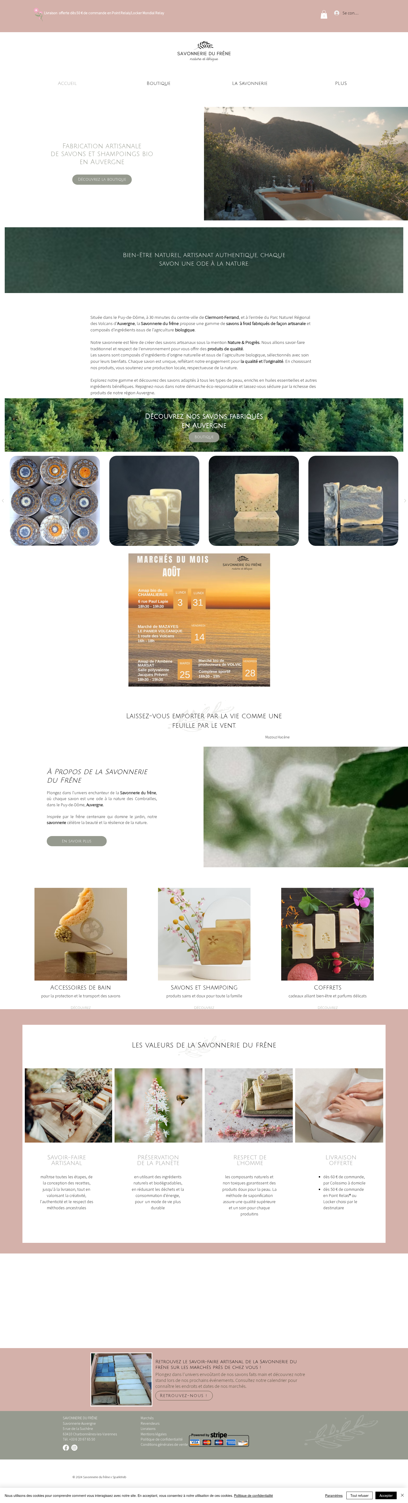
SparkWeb (119, 1477)
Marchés (147, 1417)
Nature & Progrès (243, 342)
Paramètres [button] (334, 1495)
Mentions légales (153, 1434)
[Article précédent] (3, 501)
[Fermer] (402, 1495)
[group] (204, 501)
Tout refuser (359, 1495)
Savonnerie (90, 1477)
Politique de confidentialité (162, 1439)
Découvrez (81, 1008)
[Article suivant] (405, 501)
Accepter (386, 1495)
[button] (323, 14)
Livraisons (148, 1428)
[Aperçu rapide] (55, 501)
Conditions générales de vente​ (164, 1444)
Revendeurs (150, 1423)
